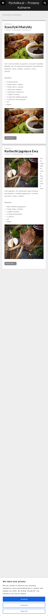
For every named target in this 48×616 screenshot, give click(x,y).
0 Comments (26, 30)
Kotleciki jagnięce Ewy (21, 151)
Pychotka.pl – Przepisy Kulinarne (24, 5)
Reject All (24, 611)
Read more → (10, 138)
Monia (8, 30)
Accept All (24, 599)
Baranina (7, 24)
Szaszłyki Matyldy (18, 27)
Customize (24, 605)
